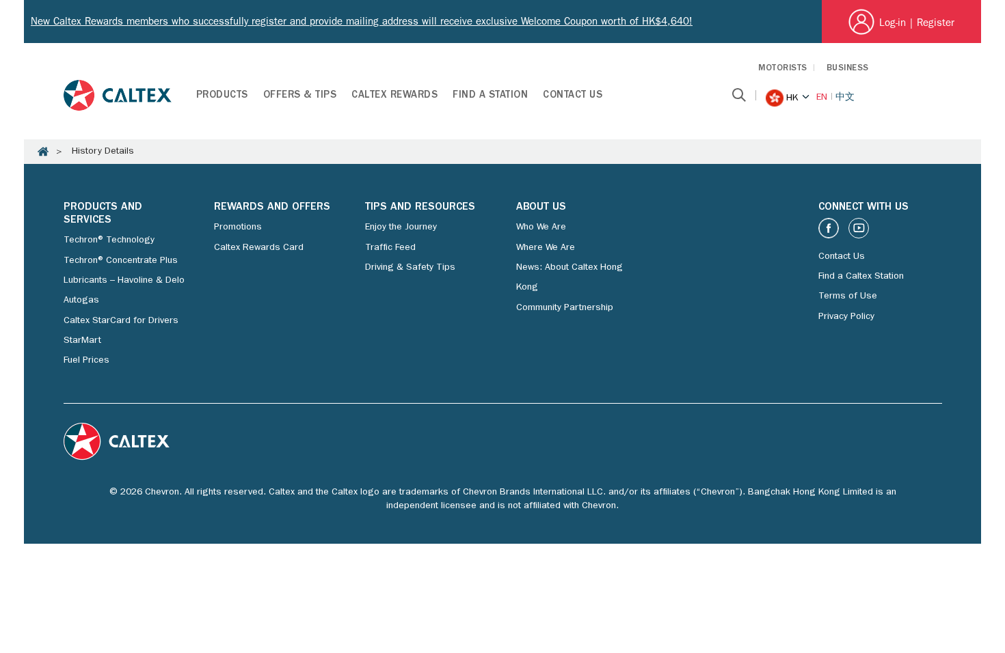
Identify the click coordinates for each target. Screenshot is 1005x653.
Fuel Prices (86, 360)
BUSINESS (848, 68)
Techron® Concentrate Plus (121, 261)
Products (222, 96)
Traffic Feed (390, 248)
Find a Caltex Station (861, 276)
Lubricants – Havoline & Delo (124, 281)
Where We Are (545, 248)
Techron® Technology (109, 240)
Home (43, 151)
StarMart (82, 341)
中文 (845, 97)
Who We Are (541, 227)
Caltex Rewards (394, 96)
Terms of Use (847, 296)
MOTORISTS (782, 68)
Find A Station (490, 96)
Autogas (81, 300)
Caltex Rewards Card (259, 248)
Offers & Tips (300, 96)
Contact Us (572, 96)
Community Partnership (564, 308)
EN (821, 97)
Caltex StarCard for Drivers (121, 321)
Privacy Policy (846, 317)
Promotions (238, 227)
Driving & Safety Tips (410, 268)
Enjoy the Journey (401, 227)
